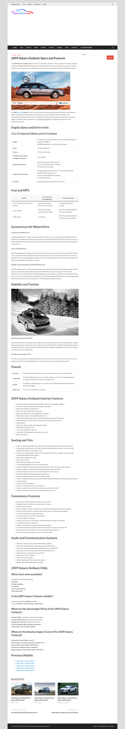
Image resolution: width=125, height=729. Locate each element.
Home (24, 4)
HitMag (111, 726)
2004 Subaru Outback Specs (25, 661)
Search (84, 54)
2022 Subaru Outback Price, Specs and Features (44, 699)
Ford (36, 47)
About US (29, 4)
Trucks (28, 47)
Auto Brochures (86, 47)
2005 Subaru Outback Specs (25, 663)
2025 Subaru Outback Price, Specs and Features (21, 699)
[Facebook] (113, 4)
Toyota (51, 47)
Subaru (59, 47)
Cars (21, 47)
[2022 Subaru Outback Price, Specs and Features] (44, 690)
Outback (13, 55)
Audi (66, 47)
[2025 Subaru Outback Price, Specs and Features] (21, 690)
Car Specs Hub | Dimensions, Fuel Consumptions (35, 726)
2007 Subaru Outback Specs (25, 668)
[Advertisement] (62, 32)
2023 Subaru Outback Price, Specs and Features (67, 699)
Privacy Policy (37, 4)
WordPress (103, 726)
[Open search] (112, 48)
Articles (74, 47)
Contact (44, 4)
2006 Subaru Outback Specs (25, 666)
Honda (43, 47)
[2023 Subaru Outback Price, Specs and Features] (68, 690)
